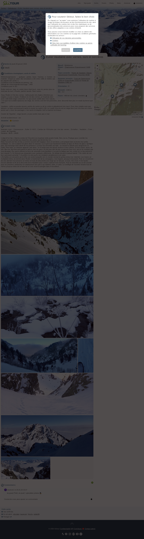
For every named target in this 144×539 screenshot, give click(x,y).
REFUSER (66, 50)
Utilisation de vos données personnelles (66, 38)
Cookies (55, 40)
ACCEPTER (78, 50)
